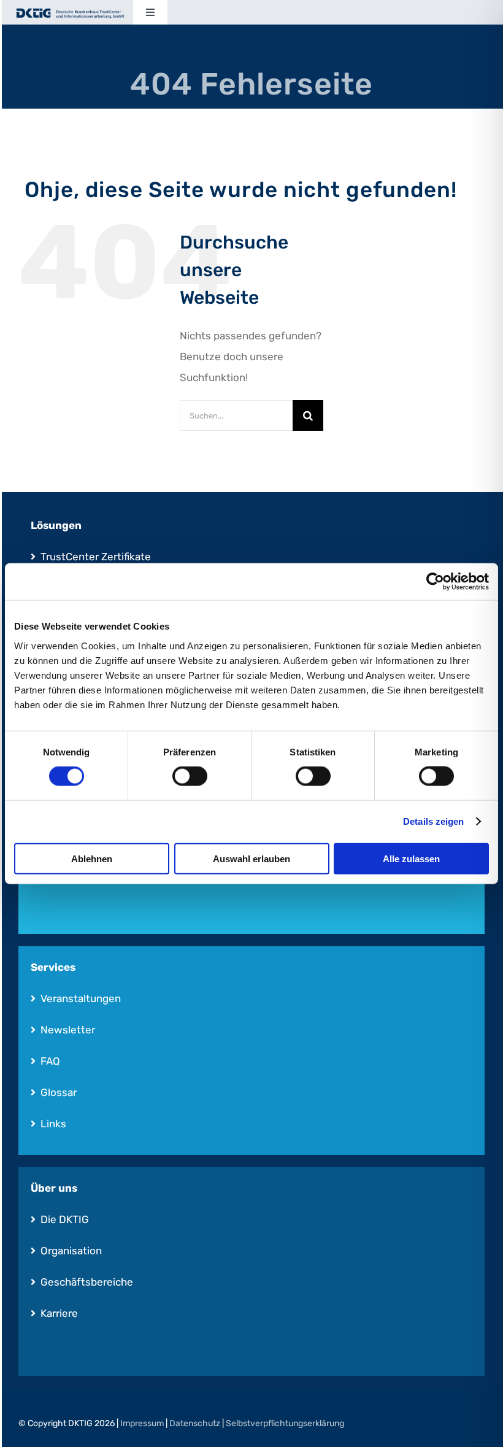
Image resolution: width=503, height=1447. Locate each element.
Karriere (59, 1313)
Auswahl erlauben (251, 858)
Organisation (71, 1250)
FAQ (50, 1061)
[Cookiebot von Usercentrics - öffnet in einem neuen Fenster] (435, 582)
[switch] (189, 776)
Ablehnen (91, 858)
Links (53, 1123)
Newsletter (67, 1030)
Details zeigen (433, 821)
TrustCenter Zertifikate (95, 556)
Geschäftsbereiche (86, 1282)
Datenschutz (194, 1423)
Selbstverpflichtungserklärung (285, 1423)
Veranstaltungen (80, 998)
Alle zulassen (411, 858)
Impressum (142, 1423)
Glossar (58, 1092)
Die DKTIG (64, 1219)
